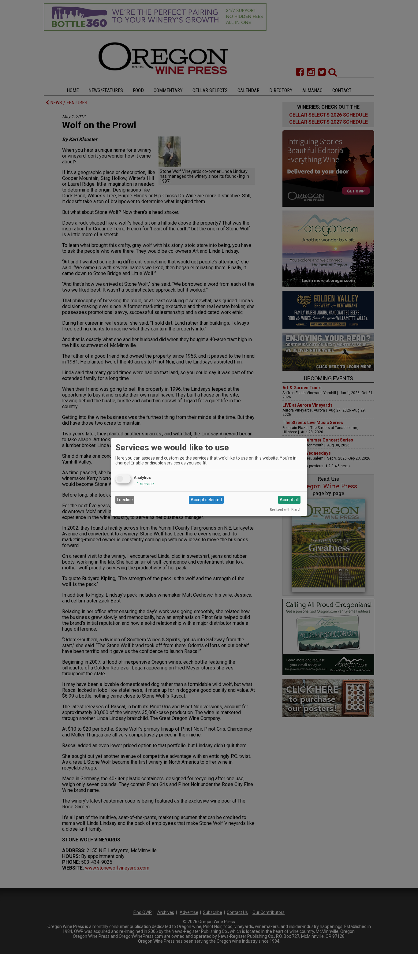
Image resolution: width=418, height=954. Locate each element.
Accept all (289, 499)
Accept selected (206, 499)
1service (144, 483)
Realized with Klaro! (285, 510)
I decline (125, 499)
